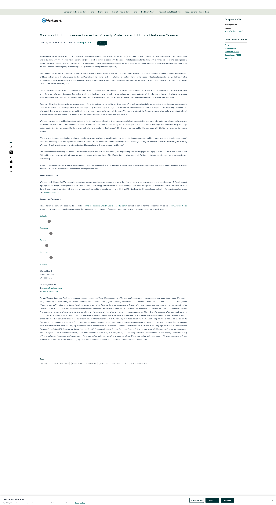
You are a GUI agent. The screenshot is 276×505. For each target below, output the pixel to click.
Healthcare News (147, 12)
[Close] (272, 500)
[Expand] (49, 221)
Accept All (227, 500)
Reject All (212, 500)
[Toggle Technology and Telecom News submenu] (211, 12)
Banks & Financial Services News (124, 12)
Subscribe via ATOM (233, 55)
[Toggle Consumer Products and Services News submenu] (96, 12)
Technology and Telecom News (197, 12)
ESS (125, 363)
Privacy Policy (80, 503)
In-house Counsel (91, 363)
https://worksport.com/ (234, 31)
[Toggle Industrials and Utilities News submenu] (183, 12)
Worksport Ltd (84, 42)
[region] (138, 500)
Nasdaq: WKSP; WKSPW (61, 363)
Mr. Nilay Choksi (77, 363)
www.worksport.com (52, 192)
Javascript (229, 58)
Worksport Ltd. (45, 363)
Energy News (103, 12)
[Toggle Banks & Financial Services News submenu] (139, 12)
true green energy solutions (138, 363)
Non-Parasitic (116, 363)
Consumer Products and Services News (79, 12)
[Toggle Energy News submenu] (110, 12)
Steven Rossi (104, 363)
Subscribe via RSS (232, 52)
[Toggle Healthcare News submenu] (156, 12)
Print (227, 45)
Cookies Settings (196, 500)
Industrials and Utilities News (170, 12)
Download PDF (230, 48)
